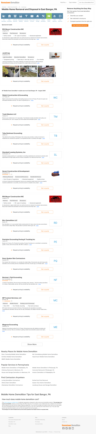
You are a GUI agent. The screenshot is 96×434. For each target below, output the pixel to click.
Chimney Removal (15, 20)
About (63, 419)
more (38, 39)
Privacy (50, 431)
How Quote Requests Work (15, 419)
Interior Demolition (43, 20)
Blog (10, 426)
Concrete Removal (26, 20)
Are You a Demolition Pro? (86, 2)
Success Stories (39, 423)
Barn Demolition (9, 20)
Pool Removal (55, 20)
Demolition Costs (12, 423)
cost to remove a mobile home (11, 402)
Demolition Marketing (40, 419)
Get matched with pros (80, 25)
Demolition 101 (12, 421)
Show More (31, 344)
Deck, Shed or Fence (32, 20)
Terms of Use (57, 431)
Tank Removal (60, 20)
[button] (63, 428)
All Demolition (3, 20)
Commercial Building (20, 20)
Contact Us (64, 421)
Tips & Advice (72, 2)
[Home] (10, 2)
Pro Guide (37, 421)
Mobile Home (48, 20)
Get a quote (45, 45)
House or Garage (38, 20)
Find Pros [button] (63, 2)
